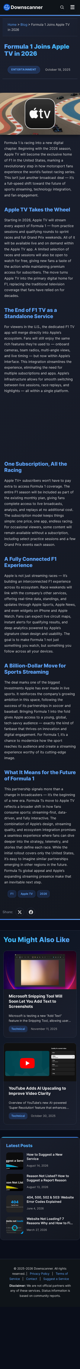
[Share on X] (20, 912)
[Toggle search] (62, 7)
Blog (23, 24)
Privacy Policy (39, 1273)
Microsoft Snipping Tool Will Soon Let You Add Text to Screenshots (35, 1001)
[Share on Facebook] (31, 912)
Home (12, 24)
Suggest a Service (56, 1279)
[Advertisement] (40, 425)
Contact (31, 1279)
